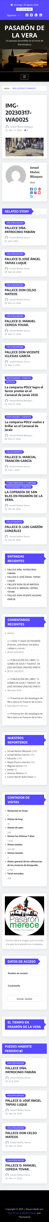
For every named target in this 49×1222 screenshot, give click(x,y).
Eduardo (11, 758)
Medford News (29, 1213)
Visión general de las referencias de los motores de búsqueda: (24, 863)
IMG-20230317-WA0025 (24, 88)
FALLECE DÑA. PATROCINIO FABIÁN (20, 230)
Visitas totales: (15, 852)
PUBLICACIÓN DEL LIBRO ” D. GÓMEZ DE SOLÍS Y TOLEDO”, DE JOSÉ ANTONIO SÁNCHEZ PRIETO (23, 664)
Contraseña (14, 986)
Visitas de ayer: (15, 827)
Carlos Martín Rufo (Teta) (20, 776)
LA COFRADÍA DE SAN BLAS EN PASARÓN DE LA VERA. (24, 496)
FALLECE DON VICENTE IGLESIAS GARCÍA (22, 354)
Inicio (6, 88)
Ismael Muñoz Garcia (20, 237)
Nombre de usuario (18, 973)
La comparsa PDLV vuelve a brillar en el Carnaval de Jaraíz (24, 426)
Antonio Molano (15, 773)
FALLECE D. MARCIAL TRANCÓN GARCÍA (20, 459)
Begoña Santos (15, 765)
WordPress (13, 1213)
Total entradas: (15, 873)
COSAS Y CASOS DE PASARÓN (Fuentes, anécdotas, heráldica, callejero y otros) (23, 644)
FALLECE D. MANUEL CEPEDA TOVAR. (20, 323)
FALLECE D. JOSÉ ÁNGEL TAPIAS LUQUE (23, 261)
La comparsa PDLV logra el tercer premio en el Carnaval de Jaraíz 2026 (24, 391)
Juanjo (10, 769)
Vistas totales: (15, 844)
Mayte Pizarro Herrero (18, 762)
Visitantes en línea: (18, 810)
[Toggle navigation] (24, 76)
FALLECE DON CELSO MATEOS (23, 584)
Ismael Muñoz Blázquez (21, 126)
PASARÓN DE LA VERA (24, 31)
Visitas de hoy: (15, 819)
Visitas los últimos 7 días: (21, 836)
